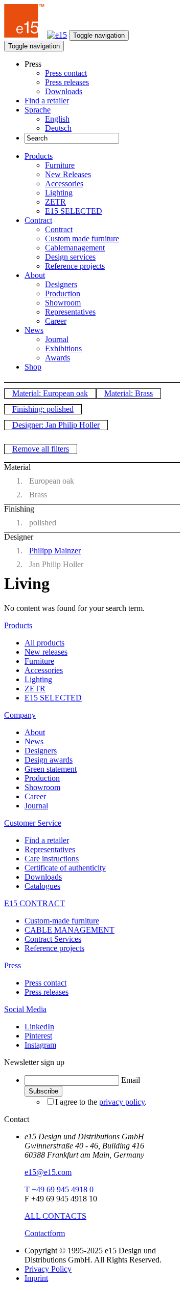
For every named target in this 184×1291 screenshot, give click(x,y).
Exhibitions (63, 348)
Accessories (64, 183)
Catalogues (42, 886)
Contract (38, 220)
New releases (46, 652)
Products (39, 156)
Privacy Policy (48, 1269)
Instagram (40, 1045)
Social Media (25, 1009)
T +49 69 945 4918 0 (59, 1189)
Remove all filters (40, 448)
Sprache (38, 109)
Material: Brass (128, 393)
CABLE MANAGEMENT (69, 929)
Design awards (49, 759)
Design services (70, 256)
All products (44, 642)
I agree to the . (101, 1102)
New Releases (68, 174)
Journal (56, 339)
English (57, 119)
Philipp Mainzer (55, 550)
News (34, 330)
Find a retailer (47, 100)
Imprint (36, 1278)
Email (130, 1080)
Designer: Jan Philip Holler (56, 424)
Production (62, 293)
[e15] (24, 35)
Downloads (63, 91)
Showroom (63, 302)
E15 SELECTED (73, 211)
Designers (61, 284)
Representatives (70, 311)
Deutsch (58, 128)
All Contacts (55, 1216)
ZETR (55, 202)
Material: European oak (50, 393)
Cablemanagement (75, 247)
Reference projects (75, 266)
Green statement (51, 769)
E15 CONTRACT (34, 903)
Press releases (67, 82)
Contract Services (53, 939)
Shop (33, 366)
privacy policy (122, 1102)
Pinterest (38, 1035)
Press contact (66, 73)
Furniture (60, 165)
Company (20, 715)
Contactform (45, 1233)
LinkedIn (39, 1026)
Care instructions (52, 858)
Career (55, 321)
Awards (57, 357)
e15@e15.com (48, 1172)
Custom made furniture (82, 238)
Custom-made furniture (62, 920)
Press (12, 965)
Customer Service (32, 823)
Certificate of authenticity (65, 867)
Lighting (59, 192)
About (35, 275)
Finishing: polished (43, 409)
